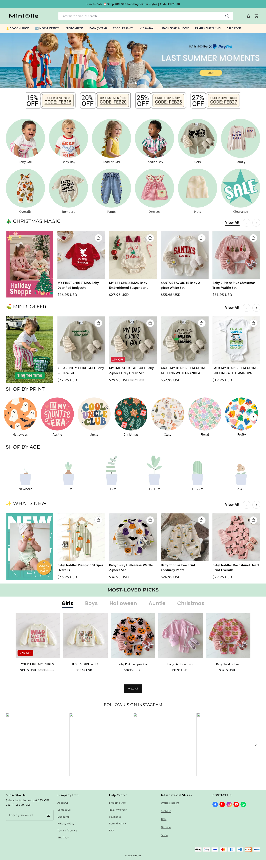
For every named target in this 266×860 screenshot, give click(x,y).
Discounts (63, 816)
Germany (166, 827)
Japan (164, 835)
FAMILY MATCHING (208, 28)
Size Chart (63, 837)
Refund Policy (117, 823)
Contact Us (63, 809)
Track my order (118, 809)
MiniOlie (137, 855)
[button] (255, 745)
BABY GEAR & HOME (175, 28)
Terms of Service (67, 830)
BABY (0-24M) (98, 28)
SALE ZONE (234, 28)
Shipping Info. (117, 802)
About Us (62, 802)
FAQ (111, 830)
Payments (115, 816)
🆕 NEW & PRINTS (47, 28)
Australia (166, 811)
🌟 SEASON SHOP (17, 28)
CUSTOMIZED (74, 28)
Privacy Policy (65, 823)
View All (232, 222)
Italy (163, 819)
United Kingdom (170, 802)
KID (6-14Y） (148, 28)
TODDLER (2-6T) (123, 28)
